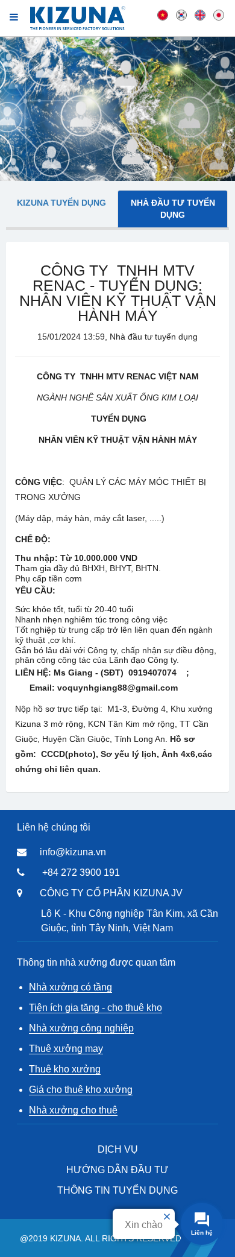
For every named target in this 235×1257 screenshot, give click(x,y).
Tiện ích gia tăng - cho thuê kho (95, 1007)
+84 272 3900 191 (81, 872)
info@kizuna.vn (73, 852)
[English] (200, 14)
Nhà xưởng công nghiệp (81, 1028)
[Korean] (181, 14)
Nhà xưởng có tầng (70, 987)
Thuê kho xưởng (65, 1069)
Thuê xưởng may (66, 1048)
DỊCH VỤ (118, 1149)
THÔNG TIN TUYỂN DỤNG (117, 1190)
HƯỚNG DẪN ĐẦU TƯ (117, 1170)
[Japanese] (218, 14)
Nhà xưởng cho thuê (73, 1110)
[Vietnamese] (162, 14)
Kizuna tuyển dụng (61, 202)
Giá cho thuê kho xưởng (81, 1089)
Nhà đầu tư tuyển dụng (173, 209)
